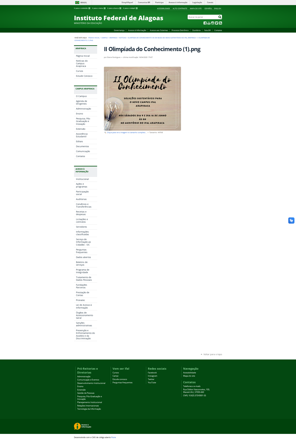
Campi (115, 376)
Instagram (212, 23)
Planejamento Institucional (89, 402)
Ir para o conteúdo (82, 8)
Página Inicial (94, 38)
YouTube (208, 23)
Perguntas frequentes (122, 382)
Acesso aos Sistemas (159, 30)
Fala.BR (207, 30)
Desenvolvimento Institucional (91, 383)
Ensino (80, 386)
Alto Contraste (180, 8)
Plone (113, 437)
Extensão (81, 389)
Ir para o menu (98, 8)
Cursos (116, 372)
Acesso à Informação (137, 30)
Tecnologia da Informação (89, 409)
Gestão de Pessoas (85, 393)
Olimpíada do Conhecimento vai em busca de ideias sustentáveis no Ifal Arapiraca (162, 38)
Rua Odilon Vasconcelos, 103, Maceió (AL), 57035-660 (196, 390)
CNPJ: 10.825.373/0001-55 (194, 395)
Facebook (205, 23)
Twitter (216, 23)
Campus (104, 38)
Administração (83, 376)
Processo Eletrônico (180, 30)
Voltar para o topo (213, 354)
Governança (119, 30)
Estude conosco (120, 379)
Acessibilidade (163, 8)
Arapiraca (113, 38)
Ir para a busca (114, 8)
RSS (220, 23)
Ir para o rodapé (130, 8)
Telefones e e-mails (191, 386)
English (217, 8)
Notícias (122, 38)
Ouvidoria (196, 30)
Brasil (83, 2)
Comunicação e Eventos (88, 379)
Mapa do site (195, 8)
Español (208, 8)
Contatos (218, 30)
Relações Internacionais (88, 405)
